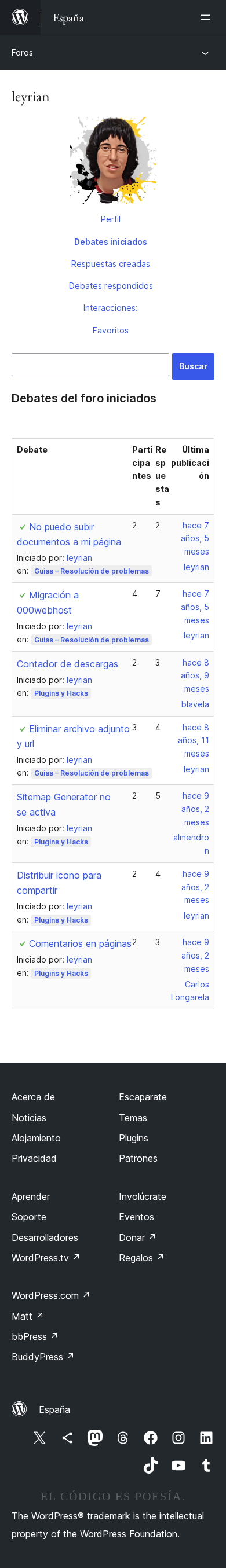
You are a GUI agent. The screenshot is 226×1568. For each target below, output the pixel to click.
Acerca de (33, 1097)
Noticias (29, 1117)
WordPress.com (51, 1295)
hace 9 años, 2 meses (195, 809)
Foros (22, 52)
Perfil (111, 219)
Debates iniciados (110, 242)
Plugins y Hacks (61, 693)
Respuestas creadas (110, 264)
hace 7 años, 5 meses (195, 538)
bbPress (35, 1336)
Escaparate (143, 1097)
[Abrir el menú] (207, 17)
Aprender (31, 1196)
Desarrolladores (45, 1237)
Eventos (136, 1216)
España (54, 1409)
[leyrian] (113, 162)
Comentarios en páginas (80, 943)
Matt (28, 1316)
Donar (137, 1237)
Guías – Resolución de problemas (91, 571)
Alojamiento (36, 1138)
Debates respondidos (111, 286)
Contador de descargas (67, 664)
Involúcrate (142, 1196)
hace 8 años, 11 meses (193, 740)
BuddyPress (43, 1357)
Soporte (29, 1216)
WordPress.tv (46, 1258)
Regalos (142, 1258)
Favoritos (111, 330)
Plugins (133, 1138)
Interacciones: (110, 308)
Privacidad (34, 1158)
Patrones (138, 1158)
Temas (133, 1117)
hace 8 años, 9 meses (195, 676)
